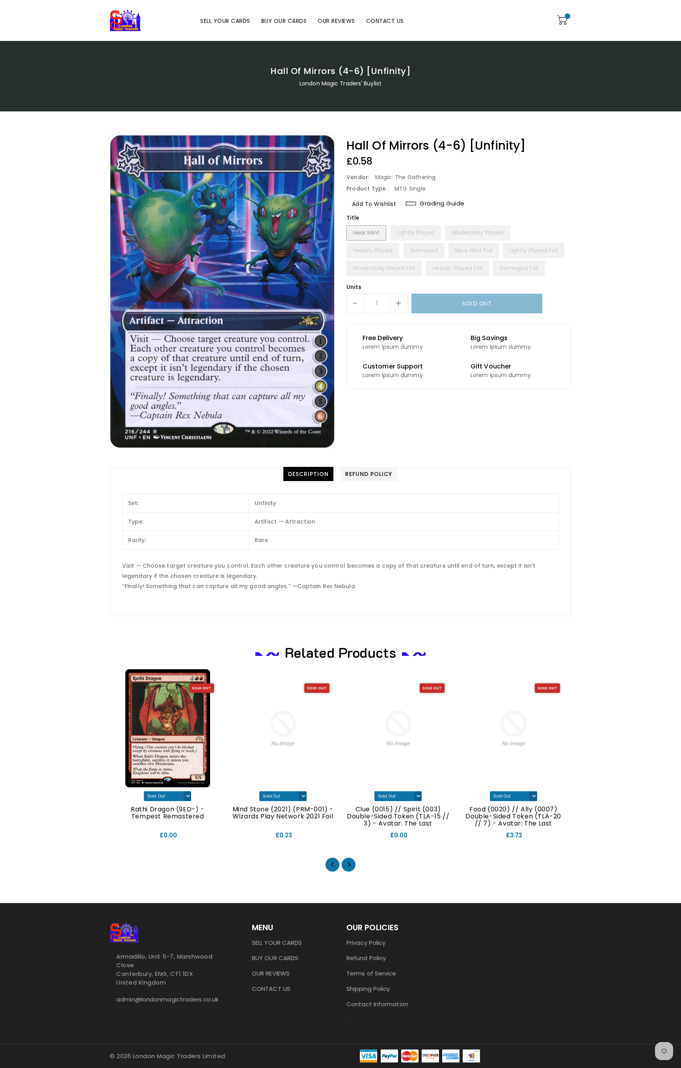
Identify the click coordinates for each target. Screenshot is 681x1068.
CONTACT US (271, 989)
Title (353, 218)
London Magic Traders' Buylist (340, 83)
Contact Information (377, 1004)
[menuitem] (225, 21)
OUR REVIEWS (271, 973)
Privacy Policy (365, 942)
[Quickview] (122, 838)
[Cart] (563, 20)
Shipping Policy (368, 989)
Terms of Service (371, 973)
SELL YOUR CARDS (277, 942)
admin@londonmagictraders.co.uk (165, 999)
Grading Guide (442, 203)
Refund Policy (366, 958)
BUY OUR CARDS (275, 958)
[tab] (308, 474)
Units (354, 287)
